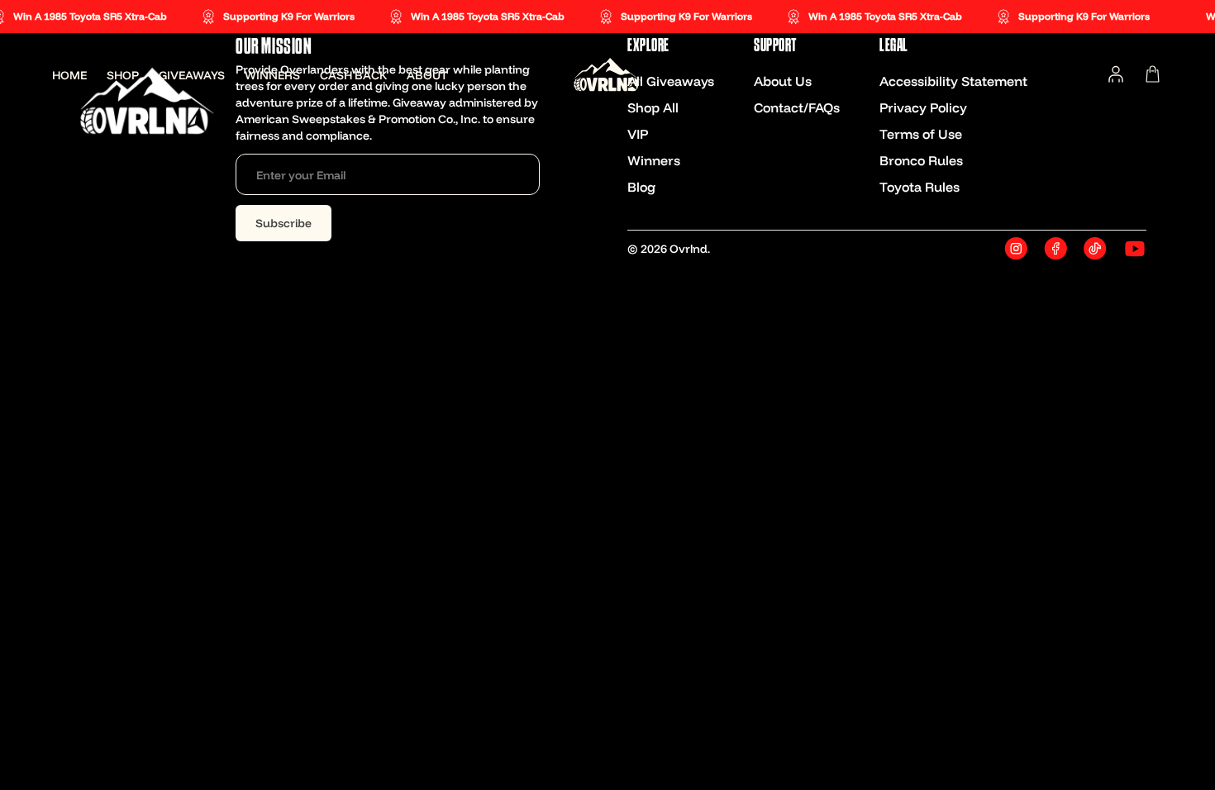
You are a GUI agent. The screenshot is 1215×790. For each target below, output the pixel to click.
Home (69, 75)
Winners (272, 75)
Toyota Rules (919, 186)
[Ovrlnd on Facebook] (1055, 248)
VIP (637, 134)
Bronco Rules (921, 160)
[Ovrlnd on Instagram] (1015, 248)
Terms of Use (920, 134)
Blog (641, 186)
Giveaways (192, 75)
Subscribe (283, 223)
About (427, 75)
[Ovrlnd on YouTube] (1134, 248)
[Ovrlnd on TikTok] (1095, 248)
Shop (123, 75)
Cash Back (353, 75)
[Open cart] (1152, 74)
